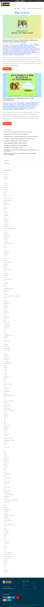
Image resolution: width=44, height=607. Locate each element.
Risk (4, 479)
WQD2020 (5, 561)
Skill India (5, 507)
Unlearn (5, 539)
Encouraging (6, 282)
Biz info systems (32, 605)
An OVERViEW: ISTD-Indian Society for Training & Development (16, 140)
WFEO (5, 548)
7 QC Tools (5, 183)
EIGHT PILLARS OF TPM (8, 279)
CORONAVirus (6, 252)
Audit (5, 192)
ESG (22, 51)
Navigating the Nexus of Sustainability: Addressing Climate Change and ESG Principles (20, 41)
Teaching (5, 522)
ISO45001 (5, 370)
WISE (5, 550)
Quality (5, 453)
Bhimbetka (5, 202)
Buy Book (32, 8)
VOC (4, 545)
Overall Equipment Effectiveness (9, 440)
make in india (6, 402)
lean (4, 397)
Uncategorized (6, 533)
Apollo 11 (5, 191)
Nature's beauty (6, 427)
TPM (4, 526)
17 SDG (10, 45)
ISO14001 (5, 365)
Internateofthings (7, 348)
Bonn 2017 (5, 211)
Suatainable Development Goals (9, 515)
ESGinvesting (5, 105)
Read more (6, 68)
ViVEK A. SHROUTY (23, 44)
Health (5, 329)
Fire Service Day (6, 312)
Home (15, 8)
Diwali (5, 271)
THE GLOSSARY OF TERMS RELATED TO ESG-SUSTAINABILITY (18, 99)
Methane (28, 107)
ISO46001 (5, 372)
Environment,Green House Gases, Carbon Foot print (12, 296)
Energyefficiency (25, 104)
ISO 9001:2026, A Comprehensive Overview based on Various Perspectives (18, 131)
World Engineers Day (7, 554)
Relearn (5, 468)
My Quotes (35, 588)
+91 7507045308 (7, 586)
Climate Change (20, 47)
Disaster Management (17, 48)
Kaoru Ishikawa (6, 389)
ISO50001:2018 (6, 376)
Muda (5, 419)
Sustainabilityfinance (7, 54)
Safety (5, 488)
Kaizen (5, 385)
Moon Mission (6, 415)
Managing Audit (6, 404)
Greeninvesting (6, 53)
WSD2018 (5, 563)
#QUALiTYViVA (5, 45)
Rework (14, 53)
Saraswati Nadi (6, 496)
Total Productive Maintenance (9, 524)
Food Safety (6, 318)
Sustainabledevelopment (18, 54)
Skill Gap (5, 505)
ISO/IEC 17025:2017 (7, 361)
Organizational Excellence (8, 438)
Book (28, 8)
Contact (34, 583)
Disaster (5, 267)
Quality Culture (6, 458)
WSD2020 (5, 565)
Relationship (6, 466)
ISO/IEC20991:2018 (7, 363)
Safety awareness (7, 492)
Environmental (17, 51)
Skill (4, 503)
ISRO (4, 380)
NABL (5, 421)
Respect (5, 472)
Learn (5, 399)
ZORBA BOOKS (6, 571)
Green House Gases (7, 322)
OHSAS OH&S (6, 434)
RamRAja (5, 464)
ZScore (5, 573)
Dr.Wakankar (6, 273)
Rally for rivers (6, 462)
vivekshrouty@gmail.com (8, 588)
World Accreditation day (8, 552)
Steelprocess (6, 513)
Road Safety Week (7, 487)
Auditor (5, 196)
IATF (4, 331)
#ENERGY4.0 (35, 44)
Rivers (5, 485)
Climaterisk (33, 47)
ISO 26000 (5, 354)
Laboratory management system (9, 395)
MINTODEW (6, 414)
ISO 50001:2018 (6, 355)
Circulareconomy (6, 47)
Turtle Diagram (6, 532)
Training (5, 528)
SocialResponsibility (23, 108)
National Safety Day (7, 425)
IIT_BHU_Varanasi (7, 340)
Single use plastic (7, 502)
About (18, 8)
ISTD (5, 382)
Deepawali (5, 264)
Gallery (23, 8)
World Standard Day (7, 558)
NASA (5, 423)
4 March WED (6, 177)
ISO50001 (5, 374)
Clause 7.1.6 (6, 232)
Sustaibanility (28, 53)
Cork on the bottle (7, 251)
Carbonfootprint (23, 46)
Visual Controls (6, 541)
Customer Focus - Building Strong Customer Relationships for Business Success (19, 138)
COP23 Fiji (5, 247)
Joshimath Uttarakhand (8, 384)
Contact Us (40, 8)
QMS (4, 451)
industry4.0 (6, 344)
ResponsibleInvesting (7, 108)
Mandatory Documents (8, 406)
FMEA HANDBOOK (7, 316)
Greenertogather (27, 52)
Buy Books (35, 586)
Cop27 (16, 104)
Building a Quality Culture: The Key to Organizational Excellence (16, 134)
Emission (31, 48)
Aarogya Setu (6, 187)
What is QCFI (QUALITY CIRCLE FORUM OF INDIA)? (13, 147)
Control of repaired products (9, 243)
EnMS (5, 292)
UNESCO (5, 535)
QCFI (4, 445)
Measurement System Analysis (9, 410)
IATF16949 (6, 337)
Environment (6, 294)
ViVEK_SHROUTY (7, 543)
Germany (21, 52)
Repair (11, 53)
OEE (4, 432)
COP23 (10, 48)
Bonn (36, 45)
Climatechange (27, 47)
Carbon (37, 102)
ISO (4, 352)
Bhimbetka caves (7, 204)
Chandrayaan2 (6, 226)
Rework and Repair (21, 53)
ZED (4, 567)
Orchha (5, 436)
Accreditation (6, 189)
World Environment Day (8, 556)
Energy (34, 48)
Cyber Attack (6, 260)
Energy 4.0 (5, 286)
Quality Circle (6, 457)
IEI (4, 339)
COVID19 (5, 254)
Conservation (6, 48)
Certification (31, 46)
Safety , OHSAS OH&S (7, 490)
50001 (13, 45)
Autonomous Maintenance (8, 198)
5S (4, 181)
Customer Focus (6, 258)
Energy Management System (9, 288)
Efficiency (5, 277)
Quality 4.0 (6, 455)
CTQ (4, 256)
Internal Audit (6, 346)
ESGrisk (10, 52)
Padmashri (5, 442)
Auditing (5, 194)
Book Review (6, 213)
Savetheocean (16, 108)
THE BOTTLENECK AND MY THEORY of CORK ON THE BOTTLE (15, 143)
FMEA (5, 314)
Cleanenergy (13, 47)
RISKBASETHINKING (7, 481)
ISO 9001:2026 (6, 359)
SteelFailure (6, 511)
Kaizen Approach (7, 387)
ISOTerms (5, 378)
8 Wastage (17, 45)
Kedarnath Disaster (7, 391)
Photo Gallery (25, 588)
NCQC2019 (7, 447)
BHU (4, 206)
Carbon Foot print (9, 46)
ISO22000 (5, 367)
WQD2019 (5, 560)
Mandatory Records (7, 408)
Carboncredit (16, 46)
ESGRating (33, 51)
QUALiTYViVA (32, 107)
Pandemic (5, 444)
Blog (36, 8)
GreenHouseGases (35, 52)
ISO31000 (5, 369)
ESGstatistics (16, 52)
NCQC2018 (5, 429)
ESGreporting (6, 52)
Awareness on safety (23, 45)
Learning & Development (8, 400)
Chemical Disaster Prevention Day (9, 228)
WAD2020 (5, 547)
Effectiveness (25, 48)
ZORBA (5, 569)
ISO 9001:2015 (6, 357)
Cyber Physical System (7, 262)
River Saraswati (6, 483)
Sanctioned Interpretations (8, 494)
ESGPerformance (26, 51)
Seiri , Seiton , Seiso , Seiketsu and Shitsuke (11, 500)
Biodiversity (31, 45)
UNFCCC (5, 537)
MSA (4, 417)
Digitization (6, 266)
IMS (4, 342)
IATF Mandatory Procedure (8, 335)
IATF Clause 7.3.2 (7, 333)
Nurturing (5, 430)
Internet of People (7, 350)
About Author (25, 585)
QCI (4, 449)
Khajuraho (5, 393)
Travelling (5, 530)
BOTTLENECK (6, 215)
